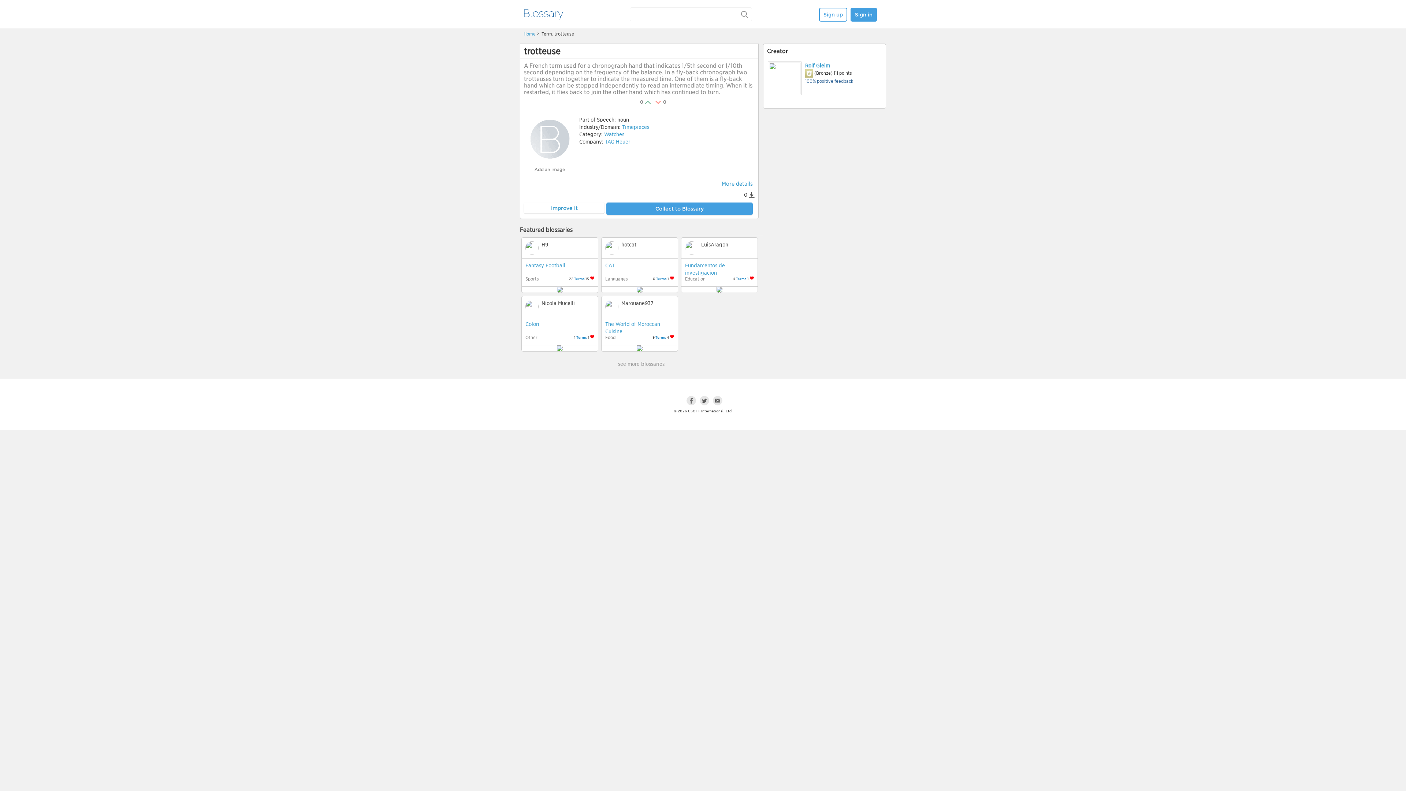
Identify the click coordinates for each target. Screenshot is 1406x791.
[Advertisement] (824, 167)
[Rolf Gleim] (784, 78)
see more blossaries (641, 364)
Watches (614, 134)
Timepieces (635, 127)
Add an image (550, 169)
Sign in (864, 14)
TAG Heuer (617, 142)
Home (530, 34)
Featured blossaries (546, 229)
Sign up (833, 14)
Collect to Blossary (679, 208)
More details (737, 184)
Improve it (564, 208)
